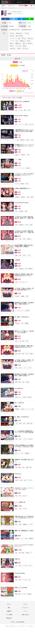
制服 (24, 46)
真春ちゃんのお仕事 (21, 587)
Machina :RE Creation (21, 116)
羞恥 (11, 43)
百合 (16, 110)
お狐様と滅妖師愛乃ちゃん (23, 188)
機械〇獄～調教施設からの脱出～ (24, 531)
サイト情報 (9, 614)
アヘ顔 (26, 33)
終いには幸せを (19, 403)
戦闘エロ (17, 154)
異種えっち (28, 552)
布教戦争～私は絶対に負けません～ (24, 460)
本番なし (28, 168)
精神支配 (17, 538)
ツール (25, 611)
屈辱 (18, 48)
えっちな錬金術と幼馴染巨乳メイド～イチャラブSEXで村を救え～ (24, 432)
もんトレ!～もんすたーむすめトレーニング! (24, 545)
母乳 (11, 46)
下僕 (16, 423)
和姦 (16, 439)
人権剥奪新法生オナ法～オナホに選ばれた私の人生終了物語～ (24, 130)
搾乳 (28, 41)
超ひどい (25, 495)
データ (25, 604)
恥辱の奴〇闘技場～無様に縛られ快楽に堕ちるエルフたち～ (24, 274)
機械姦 (22, 41)
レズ (27, 409)
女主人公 (25, 48)
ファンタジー (14, 41)
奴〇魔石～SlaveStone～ (22, 317)
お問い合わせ (25, 614)
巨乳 (12, 33)
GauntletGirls (19, 388)
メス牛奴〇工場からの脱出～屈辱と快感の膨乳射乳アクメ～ (24, 289)
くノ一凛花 (18, 159)
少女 (22, 323)
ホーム (9, 604)
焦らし (16, 453)
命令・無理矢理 (28, 268)
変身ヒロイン (18, 397)
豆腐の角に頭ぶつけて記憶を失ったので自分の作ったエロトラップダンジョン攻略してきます (24, 517)
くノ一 (16, 168)
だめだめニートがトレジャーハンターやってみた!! (24, 488)
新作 (9, 607)
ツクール (21, 124)
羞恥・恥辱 (19, 36)
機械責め (17, 43)
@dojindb (9, 618)
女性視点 (12, 48)
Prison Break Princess (22, 203)
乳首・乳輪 (17, 467)
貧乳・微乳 (21, 552)
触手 (24, 38)
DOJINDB (21, 622)
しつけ (24, 368)
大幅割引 (9, 611)
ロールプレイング (15, 38)
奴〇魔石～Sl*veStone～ (22, 417)
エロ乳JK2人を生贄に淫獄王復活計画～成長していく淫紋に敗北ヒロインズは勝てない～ (24, 218)
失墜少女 (17, 559)
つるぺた (17, 46)
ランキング (25, 607)
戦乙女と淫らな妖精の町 (17, 13)
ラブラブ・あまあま (27, 439)
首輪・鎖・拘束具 (27, 43)
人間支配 (17, 260)
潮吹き (30, 38)
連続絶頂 (18, 33)
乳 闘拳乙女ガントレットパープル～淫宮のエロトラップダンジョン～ (24, 146)
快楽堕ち (23, 154)
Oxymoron (18, 474)
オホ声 (26, 224)
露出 (25, 110)
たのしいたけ (18, 103)
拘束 (12, 36)
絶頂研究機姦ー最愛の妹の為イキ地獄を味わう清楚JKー (24, 245)
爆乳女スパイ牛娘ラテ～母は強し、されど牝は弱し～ (24, 331)
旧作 (26, 124)
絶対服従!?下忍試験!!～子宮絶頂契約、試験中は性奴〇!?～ (24, 303)
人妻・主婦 (21, 341)
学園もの (29, 239)
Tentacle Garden (20, 573)
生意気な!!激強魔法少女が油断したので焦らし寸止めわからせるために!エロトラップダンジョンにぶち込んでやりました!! (24, 447)
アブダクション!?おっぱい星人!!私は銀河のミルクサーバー (24, 174)
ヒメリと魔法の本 (20, 502)
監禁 (16, 282)
